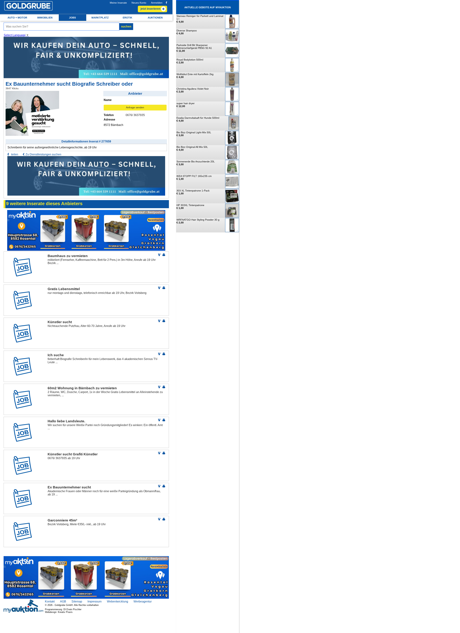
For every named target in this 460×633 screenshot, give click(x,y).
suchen (126, 26)
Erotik (127, 17)
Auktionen (155, 17)
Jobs (72, 17)
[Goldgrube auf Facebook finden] (166, 3)
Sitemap (77, 601)
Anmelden (156, 2)
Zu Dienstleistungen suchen (43, 154)
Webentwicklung (117, 601)
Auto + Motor (17, 17)
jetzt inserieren (150, 8)
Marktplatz (100, 17)
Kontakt (50, 601)
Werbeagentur (143, 601)
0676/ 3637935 (135, 115)
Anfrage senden (135, 107)
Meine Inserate (118, 2)
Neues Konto (139, 2)
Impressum (95, 601)
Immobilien (44, 17)
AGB (63, 601)
